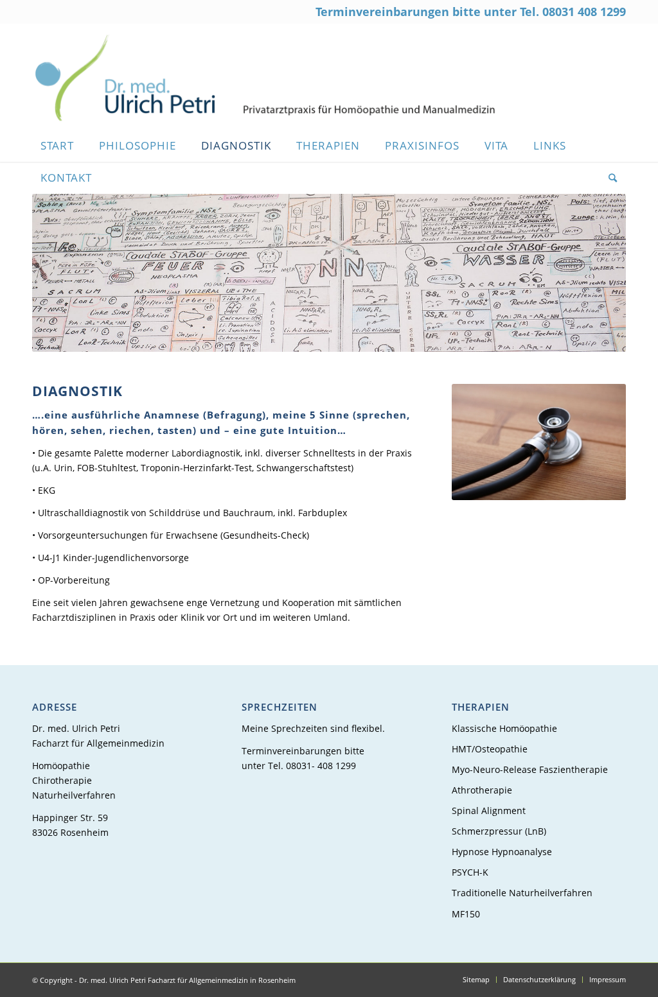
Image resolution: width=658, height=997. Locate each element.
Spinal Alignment (489, 810)
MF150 (466, 914)
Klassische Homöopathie (504, 728)
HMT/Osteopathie (490, 749)
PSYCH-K (470, 872)
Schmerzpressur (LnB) (499, 831)
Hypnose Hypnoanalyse (502, 851)
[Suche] (609, 178)
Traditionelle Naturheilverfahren (522, 893)
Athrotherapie (482, 790)
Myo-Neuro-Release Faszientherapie (530, 769)
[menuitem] (61, 146)
